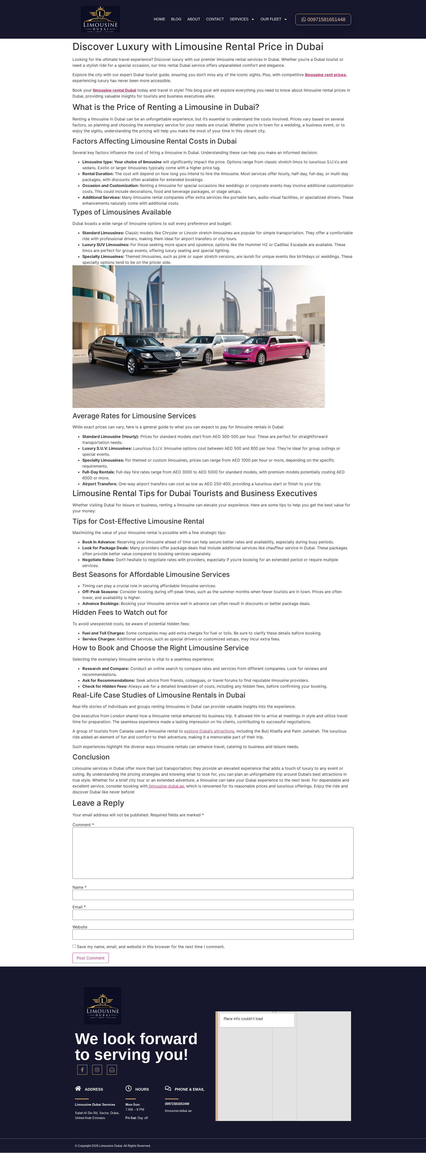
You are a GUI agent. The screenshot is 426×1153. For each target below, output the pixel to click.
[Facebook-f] (82, 1070)
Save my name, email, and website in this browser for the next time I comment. (151, 947)
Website (79, 927)
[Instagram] (97, 1070)
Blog (176, 19)
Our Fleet (271, 19)
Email (79, 907)
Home (159, 19)
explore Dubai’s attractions (209, 731)
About (193, 19)
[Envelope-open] (112, 1070)
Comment (83, 825)
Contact (215, 19)
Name (79, 887)
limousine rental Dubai (114, 90)
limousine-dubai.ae (166, 786)
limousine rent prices (325, 74)
